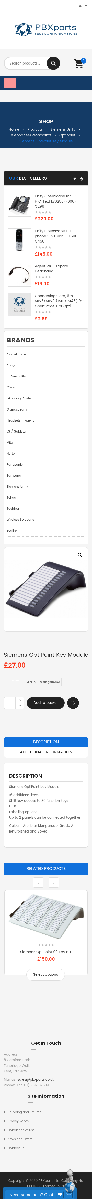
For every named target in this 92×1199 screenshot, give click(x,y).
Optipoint (67, 135)
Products (35, 129)
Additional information (46, 752)
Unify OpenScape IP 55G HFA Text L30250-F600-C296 (56, 201)
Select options (45, 974)
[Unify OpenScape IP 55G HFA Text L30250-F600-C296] (19, 205)
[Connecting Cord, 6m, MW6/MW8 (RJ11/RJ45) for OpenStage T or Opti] (19, 305)
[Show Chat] (60, 1194)
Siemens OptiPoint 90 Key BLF (46, 952)
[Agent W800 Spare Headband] (19, 275)
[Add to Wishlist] (73, 703)
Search (53, 63)
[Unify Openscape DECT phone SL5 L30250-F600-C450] (19, 240)
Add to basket (45, 703)
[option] (46, 589)
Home (14, 129)
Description (46, 742)
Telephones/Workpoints (30, 135)
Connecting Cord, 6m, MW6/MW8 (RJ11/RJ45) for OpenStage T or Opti (59, 301)
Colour (14, 680)
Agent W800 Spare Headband (51, 268)
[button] (74, 179)
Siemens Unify (63, 129)
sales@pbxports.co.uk (35, 1079)
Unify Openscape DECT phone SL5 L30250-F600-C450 (57, 236)
